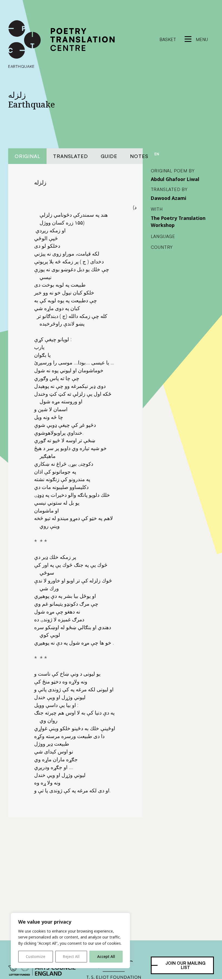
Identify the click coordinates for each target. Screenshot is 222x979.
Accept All (106, 956)
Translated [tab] (70, 156)
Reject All (71, 956)
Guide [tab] (109, 156)
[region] (70, 940)
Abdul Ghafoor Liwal (175, 179)
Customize (35, 956)
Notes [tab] (139, 156)
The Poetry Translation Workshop (178, 221)
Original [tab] (27, 156)
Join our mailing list (185, 965)
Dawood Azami (168, 198)
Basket (167, 39)
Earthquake (21, 66)
